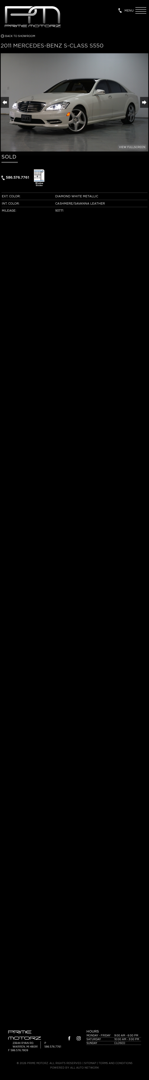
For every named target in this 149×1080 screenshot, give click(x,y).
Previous (5, 102)
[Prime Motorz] (32, 17)
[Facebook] (69, 1038)
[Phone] (120, 10)
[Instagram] (79, 1038)
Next (144, 102)
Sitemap (90, 1063)
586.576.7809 (19, 1050)
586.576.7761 (17, 177)
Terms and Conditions (115, 1063)
